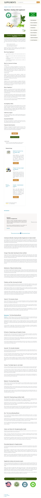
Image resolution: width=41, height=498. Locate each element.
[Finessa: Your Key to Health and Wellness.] (9, 169)
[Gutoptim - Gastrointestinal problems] (9, 186)
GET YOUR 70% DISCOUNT (33, 14)
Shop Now (8, 228)
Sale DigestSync (33, 27)
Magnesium (6, 315)
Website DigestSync (34, 35)
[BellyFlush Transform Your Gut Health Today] (9, 152)
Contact (5, 496)
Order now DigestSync (34, 30)
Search (38, 2)
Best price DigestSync (34, 22)
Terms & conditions (7, 495)
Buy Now (15, 133)
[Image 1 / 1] (15, 19)
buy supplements (20, 2)
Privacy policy (6, 494)
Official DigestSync (33, 20)
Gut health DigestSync (34, 40)
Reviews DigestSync (34, 25)
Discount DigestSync (34, 32)
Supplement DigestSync (34, 37)
